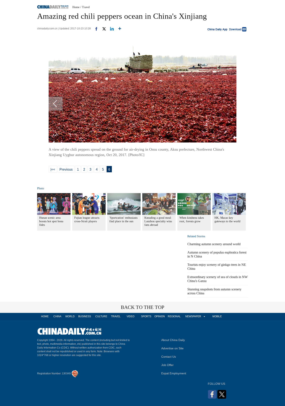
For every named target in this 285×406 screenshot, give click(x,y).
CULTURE (101, 316)
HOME (45, 316)
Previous (66, 169)
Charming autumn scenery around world (214, 244)
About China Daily (173, 340)
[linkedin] (110, 28)
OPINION (159, 316)
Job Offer (167, 365)
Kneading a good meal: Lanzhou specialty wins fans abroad (158, 221)
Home (75, 7)
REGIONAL (174, 316)
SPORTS (146, 316)
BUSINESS (84, 316)
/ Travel (85, 7)
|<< (52, 169)
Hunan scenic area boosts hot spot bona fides (51, 221)
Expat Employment (173, 373)
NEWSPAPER (193, 316)
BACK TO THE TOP (142, 307)
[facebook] (94, 28)
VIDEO (130, 316)
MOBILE (217, 316)
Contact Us (168, 356)
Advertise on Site (172, 348)
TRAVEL (116, 316)
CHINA (57, 316)
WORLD (70, 316)
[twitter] (102, 28)
